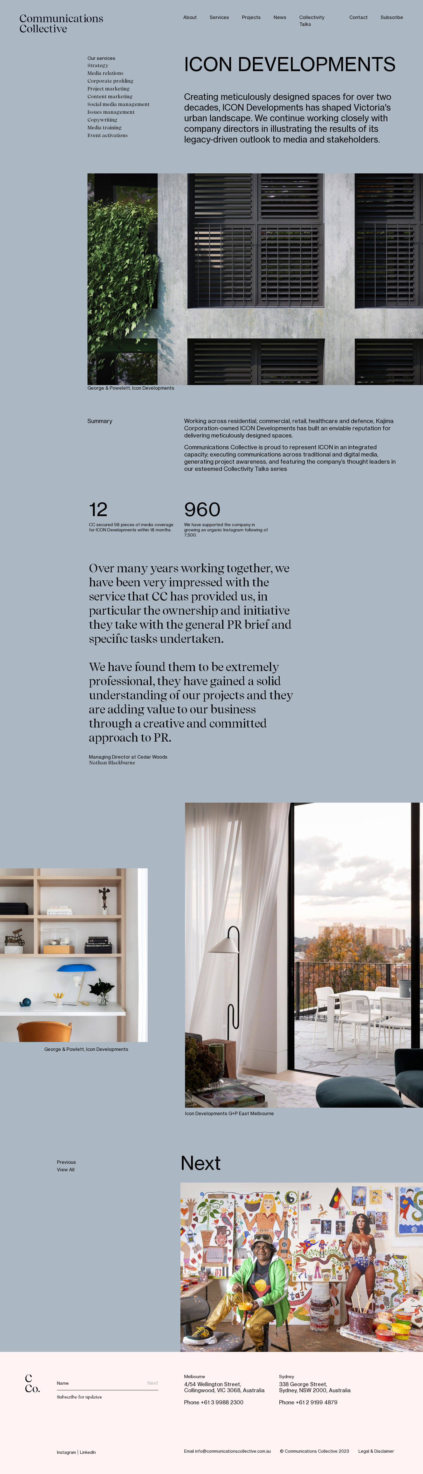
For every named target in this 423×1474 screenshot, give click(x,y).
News (280, 18)
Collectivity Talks (311, 21)
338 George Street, (303, 1384)
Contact (358, 18)
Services (219, 18)
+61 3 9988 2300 (222, 1402)
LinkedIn (88, 1453)
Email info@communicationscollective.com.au (227, 1452)
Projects (251, 18)
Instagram (66, 1453)
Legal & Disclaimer (376, 1452)
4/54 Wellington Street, (212, 1384)
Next (200, 1164)
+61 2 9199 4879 (317, 1402)
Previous (66, 1163)
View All (66, 1170)
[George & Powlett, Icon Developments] (74, 955)
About (190, 18)
